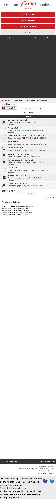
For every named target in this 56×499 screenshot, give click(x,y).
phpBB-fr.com (50, 470)
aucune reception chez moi (20, 160)
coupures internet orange (20, 154)
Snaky (24, 186)
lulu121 (24, 122)
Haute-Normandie (8, 104)
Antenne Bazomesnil (17, 120)
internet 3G (13, 168)
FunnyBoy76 (26, 150)
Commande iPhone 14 (28, 26)
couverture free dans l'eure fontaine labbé (27, 135)
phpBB (31, 468)
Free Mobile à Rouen (17, 175)
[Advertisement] (28, 68)
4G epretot (13, 128)
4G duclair (13, 142)
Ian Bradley (50, 466)
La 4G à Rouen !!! (16, 148)
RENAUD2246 (26, 138)
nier (23, 178)
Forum (28, 32)
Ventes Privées (28, 20)
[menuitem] (7, 37)
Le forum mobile (26, 4)
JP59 (23, 156)
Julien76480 (25, 144)
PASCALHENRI (27, 170)
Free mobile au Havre (17, 183)
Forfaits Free (28, 14)
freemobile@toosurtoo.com (13, 488)
